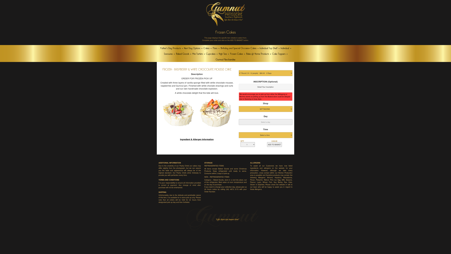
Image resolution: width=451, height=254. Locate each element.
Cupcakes (210, 53)
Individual (285, 47)
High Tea (223, 53)
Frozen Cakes (236, 53)
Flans (215, 47)
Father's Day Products (170, 47)
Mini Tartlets (197, 53)
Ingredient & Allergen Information (197, 139)
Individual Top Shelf (268, 47)
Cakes (206, 47)
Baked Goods (182, 53)
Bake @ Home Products (257, 53)
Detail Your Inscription (265, 87)
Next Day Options (192, 47)
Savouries (168, 53)
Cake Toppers (278, 53)
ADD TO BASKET (274, 144)
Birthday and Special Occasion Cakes (238, 47)
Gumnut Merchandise (225, 59)
